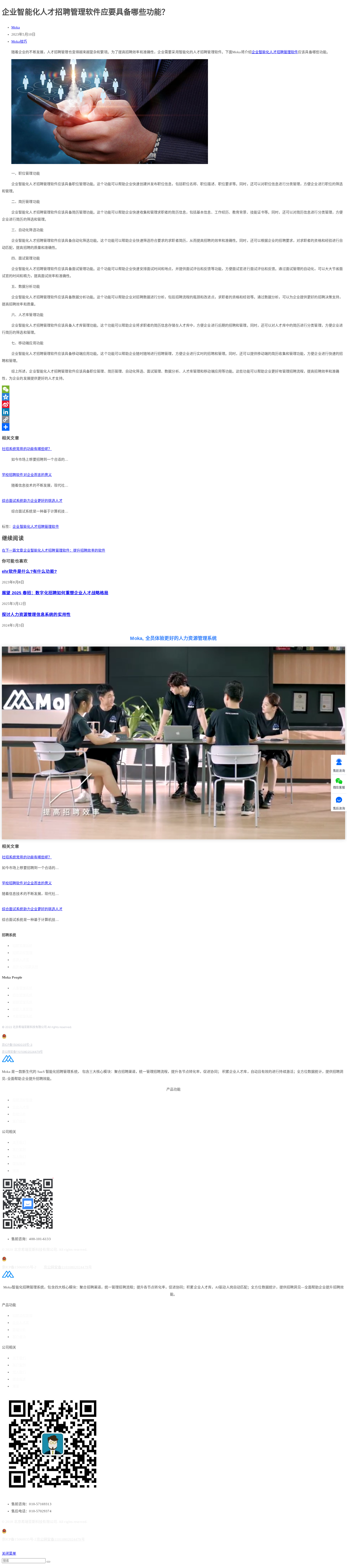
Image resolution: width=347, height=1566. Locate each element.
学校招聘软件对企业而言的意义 (27, 475)
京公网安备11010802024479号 (22, 1052)
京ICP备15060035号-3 (17, 1044)
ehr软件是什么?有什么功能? (29, 571)
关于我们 (19, 1142)
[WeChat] (173, 389)
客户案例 (19, 1149)
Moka (15, 27)
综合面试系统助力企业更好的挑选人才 (32, 501)
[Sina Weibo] (173, 404)
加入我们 (19, 1156)
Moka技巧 (19, 41)
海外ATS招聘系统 (25, 967)
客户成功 (19, 1121)
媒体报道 (19, 1163)
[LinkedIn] (173, 412)
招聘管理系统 (22, 945)
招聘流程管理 (22, 953)
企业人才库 (21, 1107)
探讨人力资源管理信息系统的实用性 (36, 614)
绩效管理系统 (22, 995)
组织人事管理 (22, 1009)
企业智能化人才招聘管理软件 (275, 52)
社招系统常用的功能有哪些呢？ (27, 449)
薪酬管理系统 (22, 1002)
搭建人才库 (21, 960)
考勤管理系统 (22, 1016)
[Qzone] (173, 397)
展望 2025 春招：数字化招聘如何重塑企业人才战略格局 (55, 592)
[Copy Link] (173, 419)
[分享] (173, 427)
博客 (16, 1170)
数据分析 (19, 1114)
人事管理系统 (22, 988)
